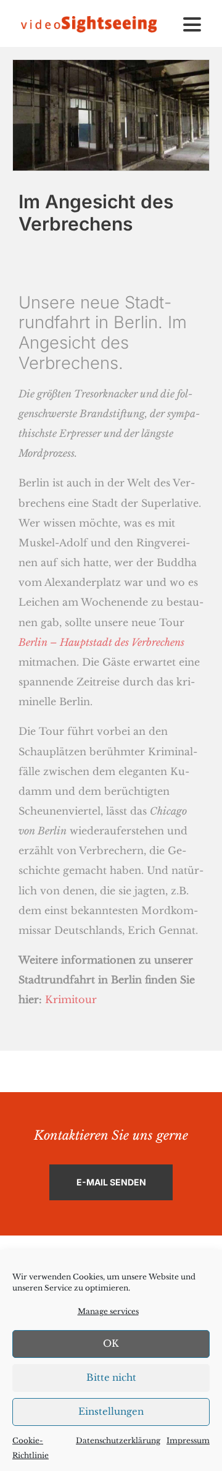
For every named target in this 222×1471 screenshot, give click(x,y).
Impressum (188, 1440)
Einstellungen (111, 1411)
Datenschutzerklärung (118, 1440)
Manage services (108, 1311)
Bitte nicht (111, 1377)
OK (111, 1343)
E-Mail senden (111, 1182)
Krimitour (71, 999)
